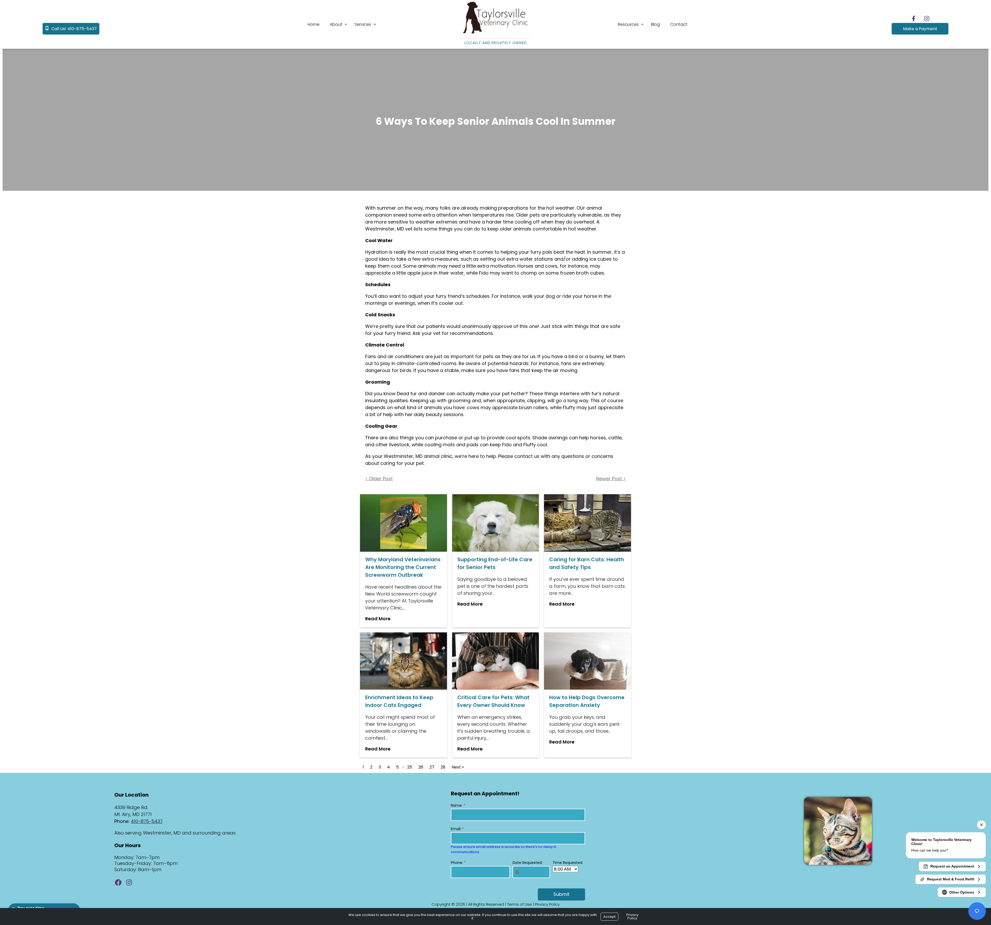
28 (443, 767)
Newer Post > (611, 478)
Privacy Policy (547, 904)
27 (431, 767)
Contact (678, 24)
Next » (458, 767)
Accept (609, 916)
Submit (561, 894)
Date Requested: (527, 862)
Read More (377, 618)
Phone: (458, 862)
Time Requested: (568, 862)
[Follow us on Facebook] (913, 18)
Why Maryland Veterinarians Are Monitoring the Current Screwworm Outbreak (403, 567)
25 (409, 767)
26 (420, 767)
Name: (458, 805)
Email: (457, 828)
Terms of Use (519, 904)
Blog (655, 24)
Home (313, 24)
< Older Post (379, 478)
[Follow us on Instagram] (926, 18)
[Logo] (495, 34)
